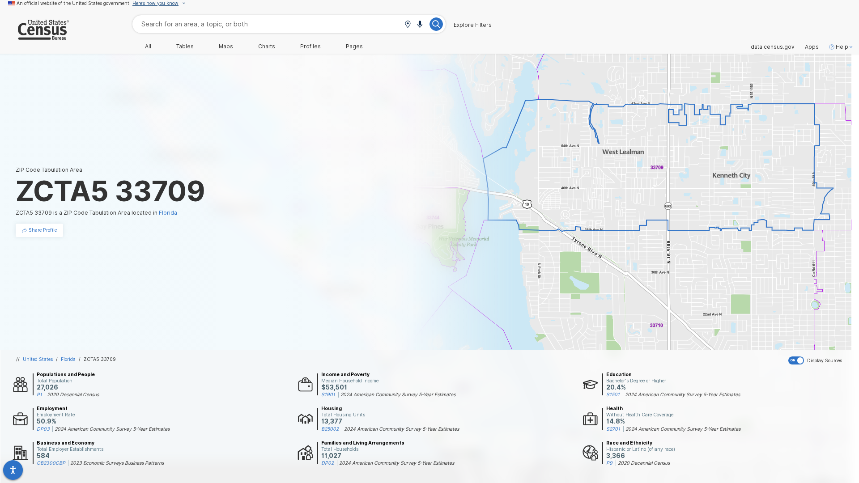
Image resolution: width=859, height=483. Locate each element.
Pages (354, 46)
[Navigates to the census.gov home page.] (34, 36)
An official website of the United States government (73, 3)
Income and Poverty (345, 374)
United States (38, 359)
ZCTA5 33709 (100, 359)
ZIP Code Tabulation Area (49, 169)
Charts (266, 46)
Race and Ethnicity (629, 442)
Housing (331, 408)
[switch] (821, 360)
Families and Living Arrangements (362, 442)
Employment (52, 408)
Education (619, 374)
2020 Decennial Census (73, 394)
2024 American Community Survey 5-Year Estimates (397, 394)
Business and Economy (65, 442)
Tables (185, 46)
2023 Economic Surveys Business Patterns (117, 463)
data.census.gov (773, 47)
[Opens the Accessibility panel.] (13, 470)
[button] (408, 25)
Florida (68, 359)
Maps (226, 46)
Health (614, 408)
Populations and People (66, 374)
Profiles (310, 46)
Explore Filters (473, 25)
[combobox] (289, 24)
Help (842, 47)
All (148, 46)
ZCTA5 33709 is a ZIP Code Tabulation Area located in (96, 212)
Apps (812, 47)
